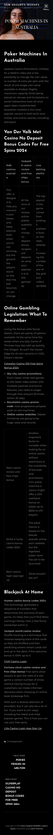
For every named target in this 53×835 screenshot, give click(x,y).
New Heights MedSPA (22, 4)
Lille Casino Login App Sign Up (23, 728)
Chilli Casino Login (15, 661)
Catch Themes (36, 829)
